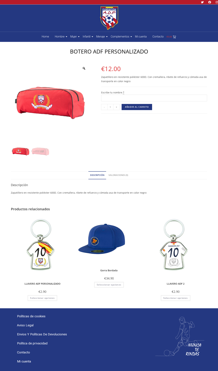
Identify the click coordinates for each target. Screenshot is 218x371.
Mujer (73, 36)
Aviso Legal (25, 325)
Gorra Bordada (109, 270)
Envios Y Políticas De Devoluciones (42, 334)
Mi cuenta (141, 36)
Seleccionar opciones (42, 298)
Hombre (60, 36)
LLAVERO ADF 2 (175, 283)
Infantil (86, 36)
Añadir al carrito (137, 106)
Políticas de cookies (31, 316)
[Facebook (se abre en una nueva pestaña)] (210, 2)
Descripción (97, 175)
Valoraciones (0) (118, 175)
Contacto (158, 36)
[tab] (97, 175)
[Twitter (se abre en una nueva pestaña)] (202, 2)
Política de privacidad (32, 343)
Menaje (100, 36)
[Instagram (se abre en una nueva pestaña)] (216, 2)
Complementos (120, 36)
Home (45, 36)
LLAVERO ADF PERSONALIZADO (42, 283)
